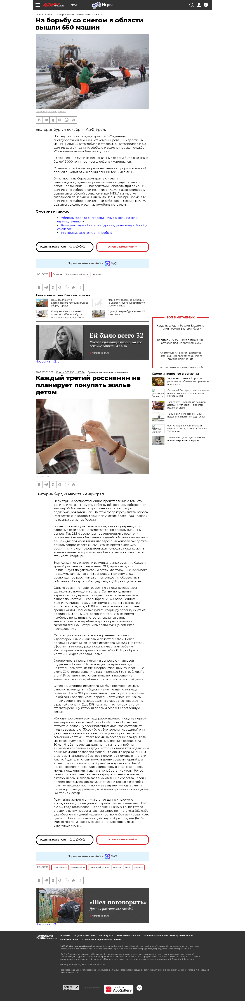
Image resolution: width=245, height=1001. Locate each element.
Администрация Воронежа (51, 111)
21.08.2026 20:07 (44, 372)
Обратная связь (69, 939)
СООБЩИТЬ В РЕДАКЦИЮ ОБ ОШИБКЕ (102, 939)
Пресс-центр (106, 936)
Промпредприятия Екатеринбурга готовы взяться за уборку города (69, 303)
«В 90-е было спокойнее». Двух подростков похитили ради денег (186, 415)
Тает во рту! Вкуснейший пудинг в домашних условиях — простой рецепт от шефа (186, 405)
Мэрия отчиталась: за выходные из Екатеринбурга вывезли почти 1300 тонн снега (126, 303)
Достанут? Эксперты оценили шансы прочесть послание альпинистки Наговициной (188, 393)
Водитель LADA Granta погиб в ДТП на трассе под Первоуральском (180, 342)
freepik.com (42, 476)
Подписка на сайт (84, 936)
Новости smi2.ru (48, 361)
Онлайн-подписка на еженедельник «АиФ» (168, 936)
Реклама (65, 936)
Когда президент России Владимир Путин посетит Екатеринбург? (180, 327)
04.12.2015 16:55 (44, 14)
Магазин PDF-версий (128, 936)
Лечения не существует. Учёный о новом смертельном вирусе (186, 439)
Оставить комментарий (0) (122, 247)
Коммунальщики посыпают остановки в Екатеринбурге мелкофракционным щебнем (67, 314)
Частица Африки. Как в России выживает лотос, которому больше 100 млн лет (187, 428)
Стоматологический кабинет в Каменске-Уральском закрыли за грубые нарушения (180, 356)
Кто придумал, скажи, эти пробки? (86, 232)
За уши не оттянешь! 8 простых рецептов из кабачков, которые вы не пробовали (188, 381)
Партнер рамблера (91, 987)
